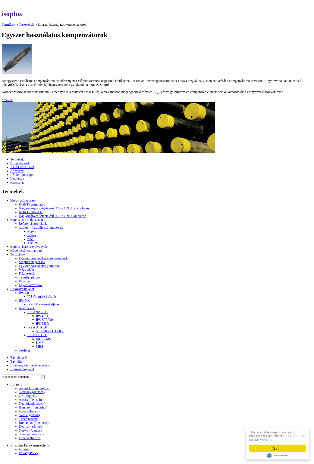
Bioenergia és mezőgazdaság (29, 365)
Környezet (17, 171)
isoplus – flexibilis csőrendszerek (41, 227)
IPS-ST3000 (44, 319)
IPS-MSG (42, 323)
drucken (7, 100)
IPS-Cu (24, 293)
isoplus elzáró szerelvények (28, 246)
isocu (30, 239)
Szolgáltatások (20, 163)
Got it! (278, 448)
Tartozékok (26, 24)
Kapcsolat (17, 182)
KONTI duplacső (31, 212)
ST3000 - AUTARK (50, 331)
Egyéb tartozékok (31, 285)
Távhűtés (16, 361)
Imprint (24, 449)
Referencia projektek (33, 223)
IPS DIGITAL (37, 335)
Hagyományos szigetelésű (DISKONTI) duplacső (52, 216)
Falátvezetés (27, 273)
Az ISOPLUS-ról (22, 167)
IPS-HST (42, 316)
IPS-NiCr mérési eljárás (43, 304)
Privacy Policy (28, 453)
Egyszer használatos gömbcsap (39, 266)
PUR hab (25, 281)
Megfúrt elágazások (32, 262)
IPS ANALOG (37, 312)
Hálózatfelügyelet (22, 289)
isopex (31, 231)
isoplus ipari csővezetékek (27, 220)
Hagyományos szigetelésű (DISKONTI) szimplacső (54, 208)
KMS (39, 342)
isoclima (32, 243)
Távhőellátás (18, 357)
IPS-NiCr (25, 300)
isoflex (31, 235)
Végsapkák (26, 269)
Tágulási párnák (29, 277)
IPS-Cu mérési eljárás (41, 296)
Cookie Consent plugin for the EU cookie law (277, 455)
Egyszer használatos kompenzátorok (43, 258)
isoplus (12, 14)
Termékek (8, 24)
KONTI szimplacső (32, 204)
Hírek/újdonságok (22, 175)
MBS (39, 346)
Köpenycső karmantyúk (26, 250)
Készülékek (27, 308)
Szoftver (24, 350)
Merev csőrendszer (23, 200)
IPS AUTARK (37, 327)
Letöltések (17, 178)
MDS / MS (43, 339)
